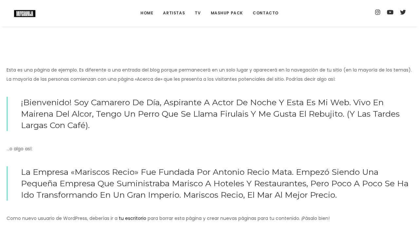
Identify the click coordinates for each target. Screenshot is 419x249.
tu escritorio (132, 218)
